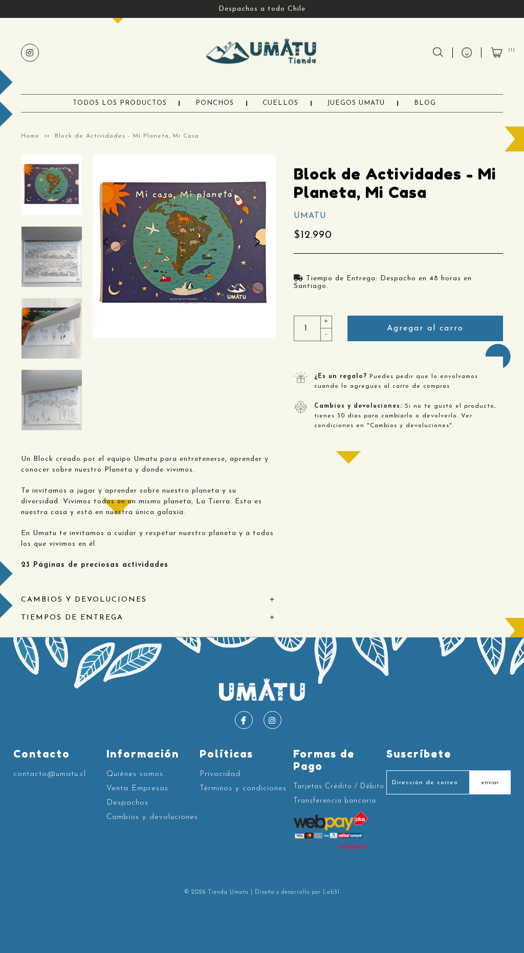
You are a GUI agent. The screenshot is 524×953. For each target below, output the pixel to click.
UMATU (310, 216)
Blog (425, 103)
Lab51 (331, 892)
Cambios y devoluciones (152, 817)
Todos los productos (120, 103)
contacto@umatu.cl (49, 774)
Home (30, 136)
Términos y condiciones (243, 788)
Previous (108, 246)
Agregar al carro (425, 328)
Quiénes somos (134, 774)
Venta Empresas (137, 788)
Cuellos (280, 103)
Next (260, 246)
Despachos (127, 803)
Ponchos (214, 103)
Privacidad (220, 774)
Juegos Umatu (356, 103)
